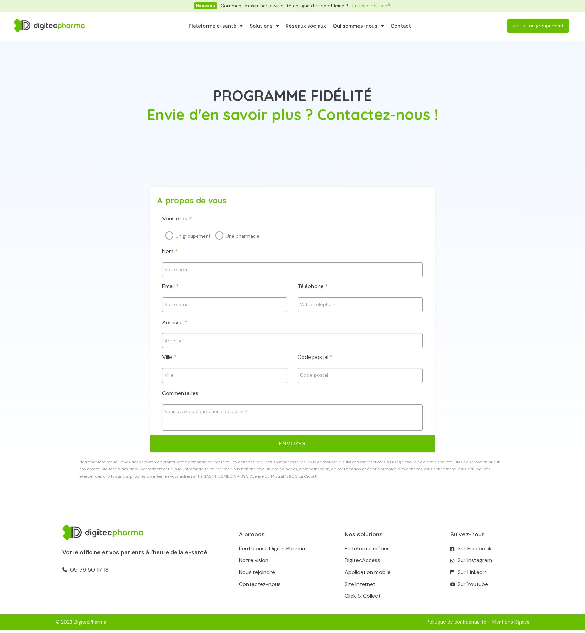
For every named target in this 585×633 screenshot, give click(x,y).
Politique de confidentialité (456, 622)
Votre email (178, 304)
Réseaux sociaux (306, 26)
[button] (205, 5)
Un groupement (193, 236)
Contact (401, 26)
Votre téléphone (319, 304)
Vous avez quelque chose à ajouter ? (206, 411)
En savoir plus (367, 6)
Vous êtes (177, 218)
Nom (170, 251)
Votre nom (177, 269)
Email (170, 286)
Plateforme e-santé (212, 26)
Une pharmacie (242, 236)
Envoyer (292, 443)
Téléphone (313, 286)
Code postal (315, 357)
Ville (169, 357)
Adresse (174, 322)
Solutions (261, 26)
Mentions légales (510, 622)
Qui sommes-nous (355, 26)
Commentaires (180, 393)
